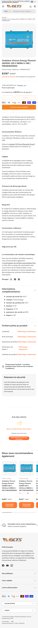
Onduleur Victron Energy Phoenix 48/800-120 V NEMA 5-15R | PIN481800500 (18, 19)
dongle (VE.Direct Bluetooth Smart (22, 144)
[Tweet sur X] (11, 279)
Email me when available (19, 107)
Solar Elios (22, 623)
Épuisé (25, 97)
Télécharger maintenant (26, 331)
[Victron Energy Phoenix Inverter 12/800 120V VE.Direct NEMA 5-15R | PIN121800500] (26, 468)
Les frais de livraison (8, 77)
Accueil (4, 17)
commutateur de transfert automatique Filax (20, 263)
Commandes (5, 621)
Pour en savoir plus (8, 88)
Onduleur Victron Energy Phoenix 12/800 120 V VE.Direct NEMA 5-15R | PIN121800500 (26, 485)
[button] (35, 6)
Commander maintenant (9, 505)
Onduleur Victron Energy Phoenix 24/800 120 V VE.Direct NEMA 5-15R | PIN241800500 (9, 485)
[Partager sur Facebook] (15, 279)
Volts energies (10, 616)
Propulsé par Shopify (20, 616)
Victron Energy (6, 69)
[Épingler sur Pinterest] (19, 279)
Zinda (11, 618)
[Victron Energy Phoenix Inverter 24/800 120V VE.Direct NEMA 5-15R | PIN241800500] (9, 468)
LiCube (16, 623)
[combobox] (19, 11)
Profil (12, 621)
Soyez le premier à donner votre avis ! (19, 438)
